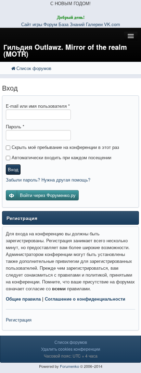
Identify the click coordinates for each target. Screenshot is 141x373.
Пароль (15, 126)
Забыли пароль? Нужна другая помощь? (48, 179)
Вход (13, 169)
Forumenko (69, 366)
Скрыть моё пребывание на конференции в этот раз (64, 147)
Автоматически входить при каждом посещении (60, 157)
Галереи (94, 24)
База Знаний (72, 24)
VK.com (112, 24)
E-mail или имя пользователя (38, 106)
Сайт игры (31, 24)
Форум (51, 24)
